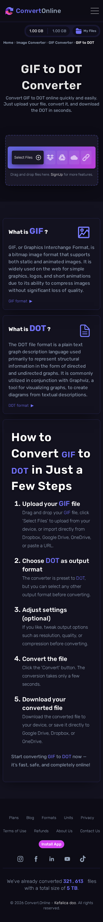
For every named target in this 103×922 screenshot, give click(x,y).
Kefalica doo (65, 903)
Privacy (87, 817)
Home (8, 42)
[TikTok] (83, 859)
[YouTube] (67, 859)
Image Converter (31, 42)
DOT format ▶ (21, 405)
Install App (51, 844)
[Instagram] (20, 859)
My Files (89, 31)
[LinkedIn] (51, 859)
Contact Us (90, 831)
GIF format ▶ (20, 301)
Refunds (41, 831)
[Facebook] (36, 859)
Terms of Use (14, 831)
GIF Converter (61, 42)
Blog (30, 817)
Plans (14, 817)
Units (68, 817)
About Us (64, 831)
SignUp (57, 174)
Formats (49, 817)
